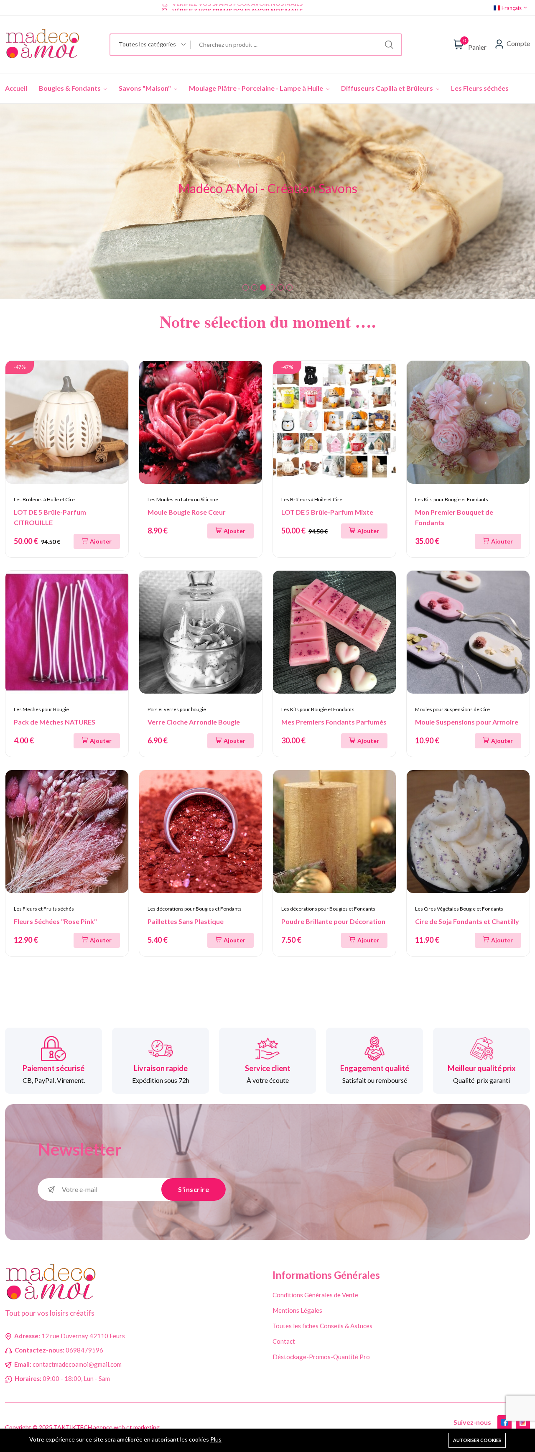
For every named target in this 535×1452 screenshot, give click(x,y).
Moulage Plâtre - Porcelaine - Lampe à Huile (256, 88)
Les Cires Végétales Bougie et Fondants (459, 909)
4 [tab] (272, 287)
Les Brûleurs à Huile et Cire (44, 499)
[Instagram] (523, 1422)
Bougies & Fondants (70, 88)
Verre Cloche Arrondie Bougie (194, 722)
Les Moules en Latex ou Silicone (183, 499)
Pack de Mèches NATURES (54, 722)
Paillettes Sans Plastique (186, 921)
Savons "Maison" (145, 88)
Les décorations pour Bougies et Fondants (195, 909)
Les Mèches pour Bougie (41, 709)
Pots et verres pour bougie (177, 709)
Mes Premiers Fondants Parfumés (334, 722)
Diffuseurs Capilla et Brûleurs (387, 88)
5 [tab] (281, 287)
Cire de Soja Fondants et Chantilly (467, 921)
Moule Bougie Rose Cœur (187, 512)
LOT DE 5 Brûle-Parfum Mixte (327, 512)
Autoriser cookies (477, 1440)
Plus (216, 1439)
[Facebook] (504, 1422)
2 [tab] (254, 287)
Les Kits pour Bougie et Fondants (451, 499)
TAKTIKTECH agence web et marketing (107, 1427)
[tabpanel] (267, 201)
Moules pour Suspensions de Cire (452, 709)
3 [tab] (263, 287)
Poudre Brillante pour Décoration (333, 921)
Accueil (16, 88)
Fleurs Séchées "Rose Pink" (55, 921)
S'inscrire (193, 1189)
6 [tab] (289, 287)
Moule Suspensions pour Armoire (466, 722)
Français (511, 8)
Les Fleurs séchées (480, 88)
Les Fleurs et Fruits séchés (44, 909)
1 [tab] (245, 287)
